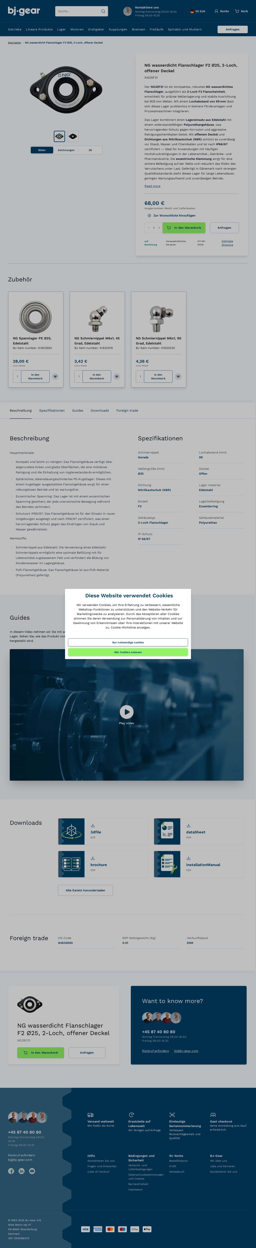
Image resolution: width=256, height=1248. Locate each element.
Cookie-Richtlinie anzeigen (130, 627)
